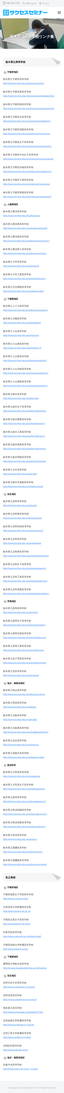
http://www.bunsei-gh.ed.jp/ (16, 923)
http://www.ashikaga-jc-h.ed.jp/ (18, 1024)
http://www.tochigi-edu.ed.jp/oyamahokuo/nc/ (25, 373)
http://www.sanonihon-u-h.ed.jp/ (19, 987)
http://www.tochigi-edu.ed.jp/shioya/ (21, 744)
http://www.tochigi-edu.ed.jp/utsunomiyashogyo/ (27, 196)
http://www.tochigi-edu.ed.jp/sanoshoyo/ (23, 530)
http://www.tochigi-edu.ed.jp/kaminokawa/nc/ (25, 310)
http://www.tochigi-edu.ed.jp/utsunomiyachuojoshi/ (28, 158)
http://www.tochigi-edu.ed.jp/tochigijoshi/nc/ (24, 411)
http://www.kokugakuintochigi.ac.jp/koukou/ (25, 968)
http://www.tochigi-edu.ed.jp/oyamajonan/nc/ (25, 385)
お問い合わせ (31, 3)
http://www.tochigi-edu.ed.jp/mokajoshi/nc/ (24, 625)
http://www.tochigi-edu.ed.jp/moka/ (20, 612)
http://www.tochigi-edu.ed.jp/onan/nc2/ (22, 348)
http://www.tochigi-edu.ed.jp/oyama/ (21, 335)
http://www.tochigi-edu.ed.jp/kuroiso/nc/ (23, 851)
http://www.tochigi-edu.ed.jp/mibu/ (20, 473)
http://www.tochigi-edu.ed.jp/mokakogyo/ (23, 650)
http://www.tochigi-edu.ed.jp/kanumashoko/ (24, 253)
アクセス (45, 3)
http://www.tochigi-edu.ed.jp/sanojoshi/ (22, 518)
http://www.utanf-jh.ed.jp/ (15, 949)
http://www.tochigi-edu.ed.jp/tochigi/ (21, 398)
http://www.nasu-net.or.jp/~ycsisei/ (20, 1069)
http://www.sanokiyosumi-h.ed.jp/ (20, 999)
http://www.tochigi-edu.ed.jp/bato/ (19, 707)
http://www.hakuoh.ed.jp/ (15, 1050)
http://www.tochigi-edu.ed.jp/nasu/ (20, 839)
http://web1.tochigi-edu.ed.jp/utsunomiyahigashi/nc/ (29, 96)
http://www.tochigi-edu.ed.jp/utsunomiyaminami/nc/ (28, 108)
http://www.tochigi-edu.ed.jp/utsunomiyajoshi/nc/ (27, 146)
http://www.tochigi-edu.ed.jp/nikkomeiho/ (23, 291)
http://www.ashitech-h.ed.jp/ (17, 1037)
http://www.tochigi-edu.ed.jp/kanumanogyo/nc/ (26, 240)
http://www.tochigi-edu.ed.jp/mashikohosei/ (24, 662)
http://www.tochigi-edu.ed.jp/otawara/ (21, 776)
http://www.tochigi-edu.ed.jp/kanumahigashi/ (25, 228)
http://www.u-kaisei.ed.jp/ (15, 898)
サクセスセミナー (30, 1088)
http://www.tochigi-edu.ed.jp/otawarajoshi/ (24, 788)
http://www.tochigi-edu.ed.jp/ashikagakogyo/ (25, 581)
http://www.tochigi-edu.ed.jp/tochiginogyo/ (24, 423)
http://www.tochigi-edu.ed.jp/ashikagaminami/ (26, 555)
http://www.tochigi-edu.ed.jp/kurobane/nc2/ (24, 801)
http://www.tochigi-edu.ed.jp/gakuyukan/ (23, 486)
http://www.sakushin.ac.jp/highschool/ (22, 936)
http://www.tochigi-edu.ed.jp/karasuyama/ (24, 694)
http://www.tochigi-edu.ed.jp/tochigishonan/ (24, 461)
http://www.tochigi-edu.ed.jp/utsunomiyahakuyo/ (27, 171)
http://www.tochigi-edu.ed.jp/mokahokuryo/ (24, 637)
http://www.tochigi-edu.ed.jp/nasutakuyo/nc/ (25, 814)
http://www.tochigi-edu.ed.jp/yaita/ (20, 719)
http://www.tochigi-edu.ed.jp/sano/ (20, 505)
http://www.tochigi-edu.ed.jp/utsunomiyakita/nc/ (26, 121)
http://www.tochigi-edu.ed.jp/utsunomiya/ (23, 83)
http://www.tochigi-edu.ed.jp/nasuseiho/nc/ (24, 826)
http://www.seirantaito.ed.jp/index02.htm (23, 1012)
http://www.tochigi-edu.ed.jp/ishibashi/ (22, 322)
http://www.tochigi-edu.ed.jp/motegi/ (21, 675)
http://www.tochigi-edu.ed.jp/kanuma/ (21, 215)
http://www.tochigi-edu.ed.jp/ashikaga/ (22, 543)
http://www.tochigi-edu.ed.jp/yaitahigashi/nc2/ (25, 732)
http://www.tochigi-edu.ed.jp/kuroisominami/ (25, 864)
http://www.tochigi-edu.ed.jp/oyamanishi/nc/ (25, 360)
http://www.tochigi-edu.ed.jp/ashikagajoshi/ (24, 568)
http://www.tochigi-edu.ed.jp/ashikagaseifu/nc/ (26, 593)
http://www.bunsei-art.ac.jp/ (16, 911)
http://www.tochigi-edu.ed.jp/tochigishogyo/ (24, 448)
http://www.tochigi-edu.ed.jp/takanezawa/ (23, 757)
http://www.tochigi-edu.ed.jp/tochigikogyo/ (24, 436)
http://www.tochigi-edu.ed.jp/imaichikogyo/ (24, 278)
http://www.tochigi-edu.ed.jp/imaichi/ (21, 266)
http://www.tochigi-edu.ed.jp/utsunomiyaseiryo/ (26, 133)
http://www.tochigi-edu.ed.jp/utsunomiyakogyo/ (26, 184)
